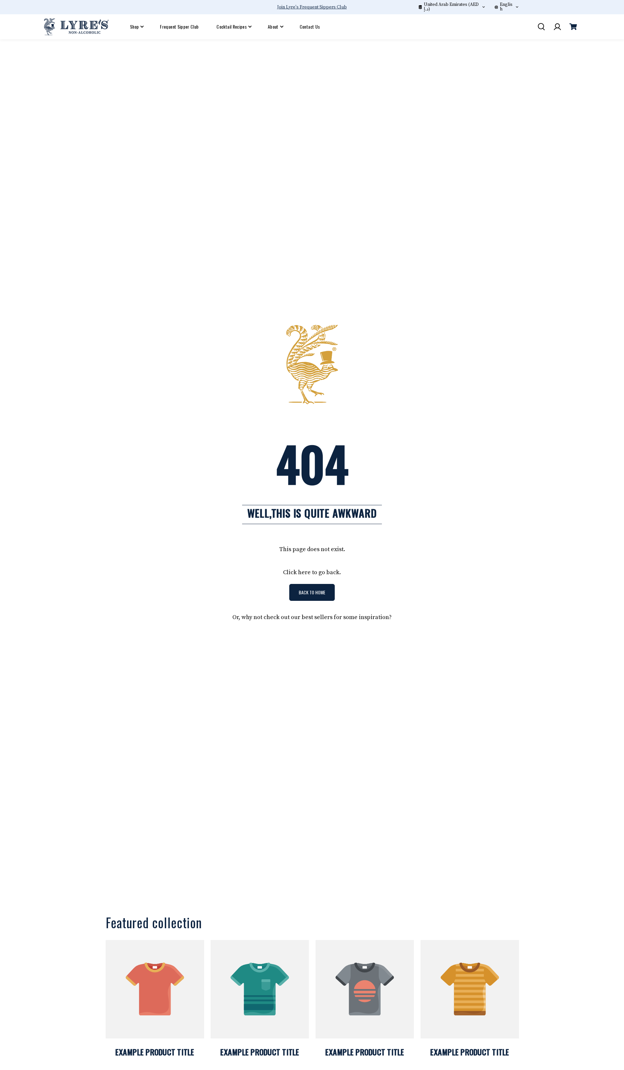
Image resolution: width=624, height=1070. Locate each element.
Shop (134, 26)
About (273, 26)
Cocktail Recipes (231, 26)
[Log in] (557, 27)
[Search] (541, 27)
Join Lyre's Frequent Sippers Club (312, 7)
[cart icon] (573, 27)
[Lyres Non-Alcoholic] (76, 26)
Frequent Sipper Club (179, 26)
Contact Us (310, 26)
